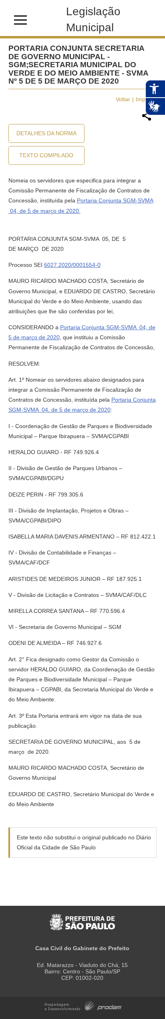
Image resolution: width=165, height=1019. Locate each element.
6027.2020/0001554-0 (72, 265)
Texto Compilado (46, 155)
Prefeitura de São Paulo (82, 918)
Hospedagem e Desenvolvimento (83, 1005)
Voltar (123, 99)
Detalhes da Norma (46, 133)
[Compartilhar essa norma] (147, 119)
